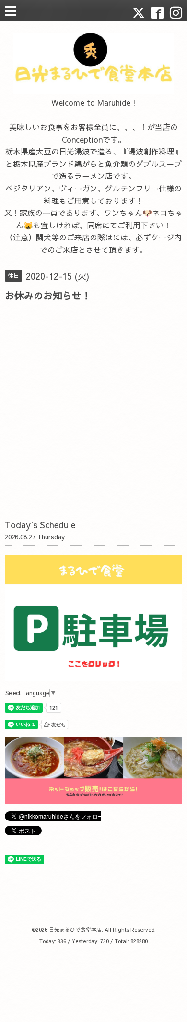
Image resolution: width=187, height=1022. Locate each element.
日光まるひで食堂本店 (75, 929)
